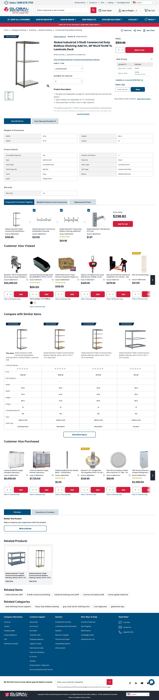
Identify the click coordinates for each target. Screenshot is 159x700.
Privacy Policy (91, 687)
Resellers (58, 630)
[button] (143, 2)
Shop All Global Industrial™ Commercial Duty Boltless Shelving (77, 59)
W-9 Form (33, 656)
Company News (9, 630)
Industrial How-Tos (88, 639)
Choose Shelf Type (44, 220)
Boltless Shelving (45, 30)
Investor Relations (10, 635)
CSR (5, 639)
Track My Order (35, 635)
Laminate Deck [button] (61, 68)
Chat (102, 3)
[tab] (17, 121)
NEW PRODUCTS (89, 19)
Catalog (110, 3)
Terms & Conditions (75, 697)
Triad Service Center (62, 639)
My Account (34, 626)
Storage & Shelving (19, 30)
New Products (86, 630)
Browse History (80, 3)
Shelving (32, 30)
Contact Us (93, 3)
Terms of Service (102, 687)
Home (6, 30)
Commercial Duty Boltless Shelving (68, 30)
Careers (6, 626)
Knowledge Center (123, 3)
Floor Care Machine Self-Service (41, 669)
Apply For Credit (35, 643)
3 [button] (55, 81)
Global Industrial (60, 36)
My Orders (33, 630)
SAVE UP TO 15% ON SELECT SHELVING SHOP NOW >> (79, 25)
